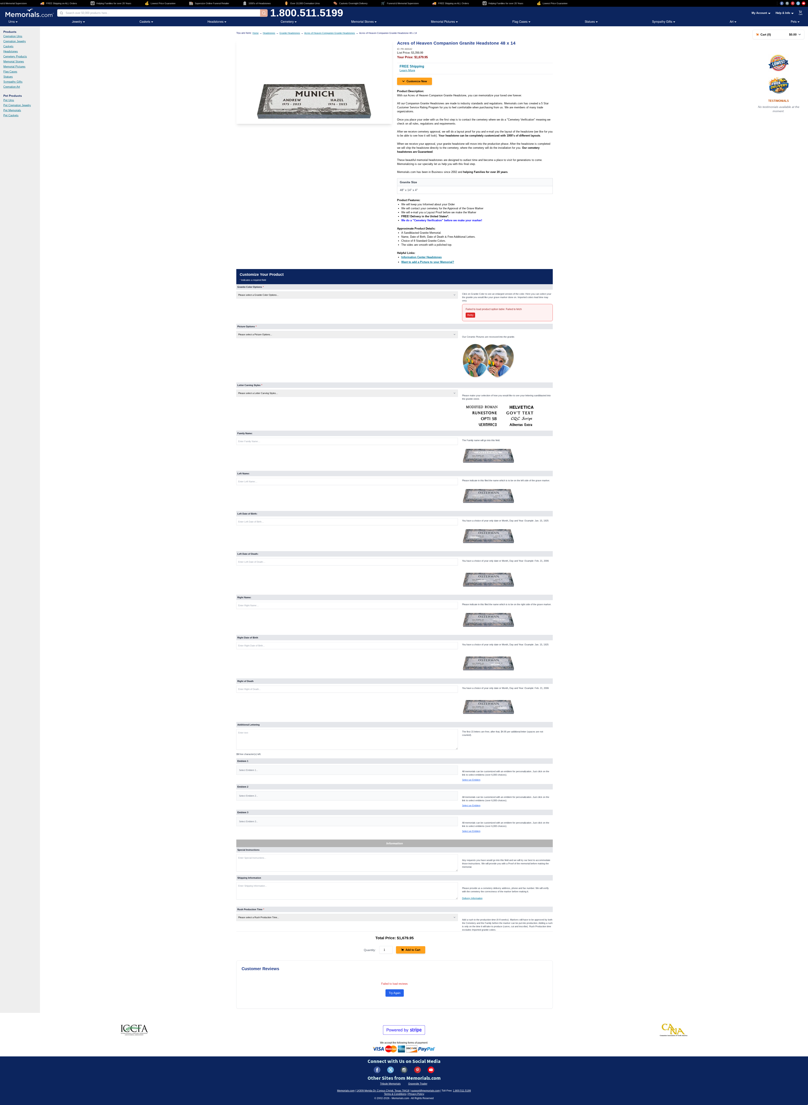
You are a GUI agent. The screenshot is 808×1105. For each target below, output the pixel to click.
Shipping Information (249, 878)
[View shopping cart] (801, 13)
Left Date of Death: (247, 554)
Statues (590, 21)
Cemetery (287, 21)
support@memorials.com (425, 1090)
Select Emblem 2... (248, 796)
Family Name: (244, 433)
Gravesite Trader (417, 1083)
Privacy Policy (416, 1094)
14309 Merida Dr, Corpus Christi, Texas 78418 (382, 1090)
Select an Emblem (471, 780)
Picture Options (246, 326)
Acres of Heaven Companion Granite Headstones (329, 33)
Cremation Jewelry (14, 41)
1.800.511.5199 (306, 13)
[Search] (264, 13)
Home (255, 33)
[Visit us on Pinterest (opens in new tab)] (793, 3)
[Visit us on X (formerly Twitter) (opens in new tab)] (390, 1070)
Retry (470, 315)
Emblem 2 (242, 786)
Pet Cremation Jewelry (17, 105)
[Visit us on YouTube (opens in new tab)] (803, 3)
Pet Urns (8, 100)
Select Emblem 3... (248, 821)
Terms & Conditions (395, 1094)
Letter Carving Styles (249, 385)
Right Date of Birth (247, 637)
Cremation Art (11, 86)
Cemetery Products (15, 56)
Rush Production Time (250, 909)
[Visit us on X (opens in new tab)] (798, 3)
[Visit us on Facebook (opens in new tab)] (782, 3)
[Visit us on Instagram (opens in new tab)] (787, 3)
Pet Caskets (11, 115)
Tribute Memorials (390, 1083)
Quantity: (370, 950)
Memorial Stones (362, 21)
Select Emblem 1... (248, 770)
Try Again (394, 993)
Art (732, 21)
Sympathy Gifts (662, 21)
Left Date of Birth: (247, 513)
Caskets (145, 21)
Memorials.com (346, 1090)
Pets (794, 21)
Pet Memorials (12, 110)
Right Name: (244, 597)
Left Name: (243, 473)
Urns (11, 21)
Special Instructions (248, 850)
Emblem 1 (242, 761)
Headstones (215, 21)
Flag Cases (520, 21)
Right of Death (245, 681)
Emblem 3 (242, 812)
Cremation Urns (12, 36)
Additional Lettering (248, 724)
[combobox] (158, 13)
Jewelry (77, 21)
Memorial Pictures (443, 21)
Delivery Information (472, 898)
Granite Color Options (250, 287)
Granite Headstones (289, 33)
